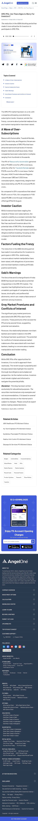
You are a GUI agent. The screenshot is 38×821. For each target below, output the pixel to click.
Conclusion (8, 97)
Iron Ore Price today (9, 745)
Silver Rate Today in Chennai (11, 733)
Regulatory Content (21, 786)
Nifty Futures (7, 695)
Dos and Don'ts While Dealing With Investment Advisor (17, 791)
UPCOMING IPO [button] (6, 624)
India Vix (16, 689)
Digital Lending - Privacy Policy (11, 797)
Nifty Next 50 (7, 687)
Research (18, 477)
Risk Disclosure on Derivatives (11, 809)
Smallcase (12, 672)
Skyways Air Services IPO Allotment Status (17, 444)
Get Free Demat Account (19, 819)
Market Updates (19, 468)
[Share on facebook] (16, 64)
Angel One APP (7, 663)
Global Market (8, 463)
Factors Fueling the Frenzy (12, 87)
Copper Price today (9, 741)
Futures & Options (26, 458)
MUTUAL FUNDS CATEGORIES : (11, 759)
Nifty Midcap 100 (18, 687)
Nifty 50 (5, 685)
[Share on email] (21, 64)
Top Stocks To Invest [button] (9, 629)
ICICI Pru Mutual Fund (9, 755)
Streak (19, 672)
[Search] (33, 3)
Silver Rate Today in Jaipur (11, 735)
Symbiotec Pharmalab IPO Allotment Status (18, 434)
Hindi (15, 463)
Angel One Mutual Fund (9, 751)
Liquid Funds (16, 761)
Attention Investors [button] (9, 774)
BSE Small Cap (7, 689)
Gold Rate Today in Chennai (11, 719)
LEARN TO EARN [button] (7, 610)
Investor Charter (23, 800)
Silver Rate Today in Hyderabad (12, 729)
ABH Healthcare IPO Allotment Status (16, 423)
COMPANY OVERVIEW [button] (8, 590)
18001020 (8, 637)
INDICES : (5, 683)
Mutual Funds (7, 472)
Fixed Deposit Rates (8, 667)
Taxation (6, 482)
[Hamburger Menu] (36, 3)
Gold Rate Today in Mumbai (11, 715)
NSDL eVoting (6, 806)
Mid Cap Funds (26, 763)
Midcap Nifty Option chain (10, 707)
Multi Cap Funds (7, 765)
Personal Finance (18, 472)
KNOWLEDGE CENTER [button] (8, 604)
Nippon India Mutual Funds (25, 755)
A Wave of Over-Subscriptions (13, 80)
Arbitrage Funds (7, 763)
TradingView (6, 674)
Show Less (9, 102)
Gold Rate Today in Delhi (10, 717)
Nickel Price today (20, 743)
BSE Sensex (28, 687)
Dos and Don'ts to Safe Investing (11, 789)
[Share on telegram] (3, 64)
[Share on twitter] (12, 64)
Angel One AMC (7, 658)
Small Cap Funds (26, 761)
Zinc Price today (8, 743)
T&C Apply (10, 794)
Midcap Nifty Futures (9, 697)
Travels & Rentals (22, 168)
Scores (25, 789)
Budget (6, 458)
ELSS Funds (6, 761)
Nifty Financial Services (25, 685)
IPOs (21, 463)
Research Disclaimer (8, 786)
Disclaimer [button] (6, 781)
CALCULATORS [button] (6, 599)
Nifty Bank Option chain (23, 705)
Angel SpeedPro (28, 663)
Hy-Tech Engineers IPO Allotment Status (17, 429)
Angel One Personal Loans (9, 800)
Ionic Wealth (16, 658)
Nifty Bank (13, 685)
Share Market (27, 477)
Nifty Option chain (8, 705)
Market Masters (8, 468)
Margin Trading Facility (9, 665)
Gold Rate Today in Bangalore (11, 723)
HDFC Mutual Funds (21, 753)
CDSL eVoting (31, 803)
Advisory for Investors (8, 803)
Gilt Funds (17, 763)
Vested (25, 672)
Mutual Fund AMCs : (9, 749)
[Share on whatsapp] (7, 64)
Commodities (14, 458)
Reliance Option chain (26, 707)
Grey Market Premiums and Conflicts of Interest (18, 94)
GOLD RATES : (6, 713)
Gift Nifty (23, 689)
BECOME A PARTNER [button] (8, 614)
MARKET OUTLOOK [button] (8, 619)
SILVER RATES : (6, 727)
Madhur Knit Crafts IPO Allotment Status (17, 439)
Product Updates (9, 477)
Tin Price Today (21, 745)
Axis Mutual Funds (8, 753)
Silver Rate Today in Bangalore (12, 731)
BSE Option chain (8, 709)
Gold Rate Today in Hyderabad (11, 721)
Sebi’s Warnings (9, 90)
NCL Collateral (21, 803)
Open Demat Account (23, 3)
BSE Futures (7, 699)
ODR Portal (15, 806)
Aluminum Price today (23, 741)
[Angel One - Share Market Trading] (7, 3)
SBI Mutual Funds (23, 751)
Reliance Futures (22, 697)
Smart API (20, 665)
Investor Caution (9, 83)
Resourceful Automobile (19, 162)
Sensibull (5, 672)
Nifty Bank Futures (18, 695)
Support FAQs (19, 637)
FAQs (3, 794)
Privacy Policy (19, 794)
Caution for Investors (28, 809)
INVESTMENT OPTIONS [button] (9, 594)
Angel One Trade (17, 663)
